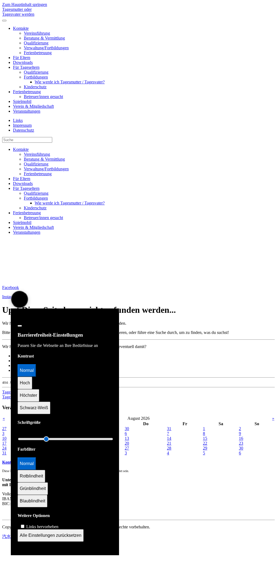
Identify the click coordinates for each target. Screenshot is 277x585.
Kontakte (21, 28)
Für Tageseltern (26, 67)
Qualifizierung (36, 43)
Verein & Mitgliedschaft (33, 106)
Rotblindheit (31, 476)
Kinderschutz (35, 86)
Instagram (10, 296)
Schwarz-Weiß (34, 407)
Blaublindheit (32, 501)
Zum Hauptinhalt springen (24, 4)
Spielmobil (22, 101)
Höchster (28, 395)
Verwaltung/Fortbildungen (46, 48)
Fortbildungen (36, 77)
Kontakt (9, 462)
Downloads (23, 62)
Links (18, 120)
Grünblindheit (33, 488)
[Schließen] (20, 326)
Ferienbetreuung (38, 52)
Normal (27, 370)
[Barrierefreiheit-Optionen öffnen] (19, 299)
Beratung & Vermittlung (44, 38)
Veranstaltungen (26, 111)
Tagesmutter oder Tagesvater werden (18, 12)
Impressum (22, 125)
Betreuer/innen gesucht (43, 96)
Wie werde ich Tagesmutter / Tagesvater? (70, 82)
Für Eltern (21, 57)
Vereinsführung (37, 33)
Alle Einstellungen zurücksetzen (50, 535)
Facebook (10, 287)
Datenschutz (23, 130)
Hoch (25, 383)
